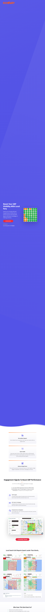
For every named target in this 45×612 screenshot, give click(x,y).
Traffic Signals (14, 494)
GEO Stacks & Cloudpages (16, 502)
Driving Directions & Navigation (17, 509)
